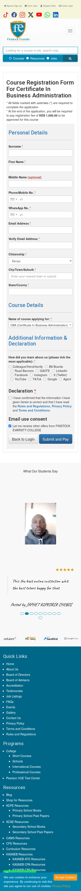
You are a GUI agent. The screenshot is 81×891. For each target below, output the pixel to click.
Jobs (54, 58)
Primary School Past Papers (30, 816)
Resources (37, 58)
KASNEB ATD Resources (28, 859)
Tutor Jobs (32, 5)
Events (10, 707)
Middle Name (25, 177)
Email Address (20, 223)
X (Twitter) (60, 375)
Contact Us (13, 718)
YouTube (20, 379)
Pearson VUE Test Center (23, 778)
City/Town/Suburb (22, 269)
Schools (17, 761)
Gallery (11, 712)
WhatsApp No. (20, 208)
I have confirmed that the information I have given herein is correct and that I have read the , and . (42, 404)
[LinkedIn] (56, 14)
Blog (9, 795)
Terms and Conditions (20, 729)
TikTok (37, 379)
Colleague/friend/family (28, 366)
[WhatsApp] (48, 14)
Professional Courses (26, 772)
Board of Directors (18, 674)
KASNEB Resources (19, 854)
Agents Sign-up (14, 5)
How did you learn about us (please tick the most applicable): (39, 359)
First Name (17, 162)
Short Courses (21, 756)
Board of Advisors (17, 680)
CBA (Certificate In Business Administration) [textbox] (39, 325)
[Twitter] (32, 14)
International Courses (26, 766)
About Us (12, 669)
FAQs (10, 702)
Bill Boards (56, 366)
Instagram (40, 375)
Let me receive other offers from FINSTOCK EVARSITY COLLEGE (41, 428)
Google (52, 379)
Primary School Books (26, 810)
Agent (67, 379)
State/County (19, 285)
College (11, 751)
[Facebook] (15, 14)
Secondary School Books (28, 826)
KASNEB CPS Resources (28, 870)
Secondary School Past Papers (32, 832)
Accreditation (14, 685)
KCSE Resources (17, 822)
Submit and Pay (56, 439)
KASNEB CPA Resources (28, 864)
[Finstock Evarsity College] (18, 31)
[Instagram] (23, 14)
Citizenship (17, 254)
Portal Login (67, 5)
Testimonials (14, 691)
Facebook (21, 375)
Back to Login (23, 439)
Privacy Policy (15, 723)
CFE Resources (16, 843)
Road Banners (24, 371)
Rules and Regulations (21, 734)
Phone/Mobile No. (22, 192)
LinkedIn (61, 371)
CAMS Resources (17, 838)
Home (10, 664)
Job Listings (14, 696)
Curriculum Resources (21, 849)
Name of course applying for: (30, 319)
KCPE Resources (17, 805)
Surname (16, 146)
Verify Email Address (24, 239)
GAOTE (45, 371)
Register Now (49, 5)
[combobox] (13, 199)
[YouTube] (40, 14)
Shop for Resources (19, 800)
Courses (18, 58)
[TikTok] (7, 14)
